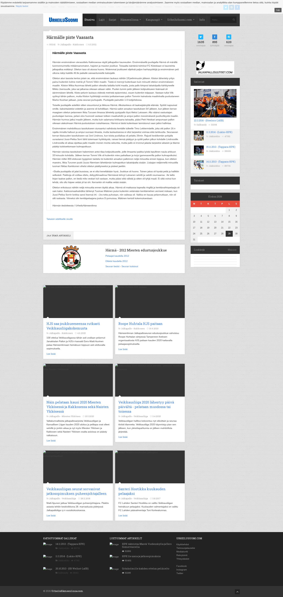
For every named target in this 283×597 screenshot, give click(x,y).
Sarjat (112, 19)
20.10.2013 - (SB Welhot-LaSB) (72, 568)
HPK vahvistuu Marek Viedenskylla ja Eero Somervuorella (147, 545)
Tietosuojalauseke (185, 548)
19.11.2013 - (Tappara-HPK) (220, 146)
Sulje (278, 10)
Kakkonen (78, 44)
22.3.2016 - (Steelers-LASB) (209, 120)
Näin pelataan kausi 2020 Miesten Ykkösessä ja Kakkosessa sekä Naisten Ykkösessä (78, 406)
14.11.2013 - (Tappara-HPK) (221, 161)
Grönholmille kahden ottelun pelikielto (145, 568)
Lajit (102, 19)
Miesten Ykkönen (71, 416)
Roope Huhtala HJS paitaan (140, 323)
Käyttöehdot (182, 544)
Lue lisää (51, 353)
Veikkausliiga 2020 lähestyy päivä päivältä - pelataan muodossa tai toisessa (146, 406)
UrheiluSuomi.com (179, 19)
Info (202, 19)
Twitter (179, 573)
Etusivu (90, 19)
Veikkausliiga (141, 416)
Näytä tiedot (22, 6)
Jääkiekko (214, 136)
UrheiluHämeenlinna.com (67, 591)
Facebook (181, 566)
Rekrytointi (181, 555)
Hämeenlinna (129, 19)
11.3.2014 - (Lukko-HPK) (219, 132)
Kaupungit (153, 19)
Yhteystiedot (182, 558)
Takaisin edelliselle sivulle (60, 219)
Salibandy (202, 124)
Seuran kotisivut (130, 266)
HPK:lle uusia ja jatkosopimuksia (141, 556)
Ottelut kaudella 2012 (116, 261)
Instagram (181, 569)
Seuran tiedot (112, 266)
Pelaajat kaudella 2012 (117, 256)
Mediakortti (182, 551)
